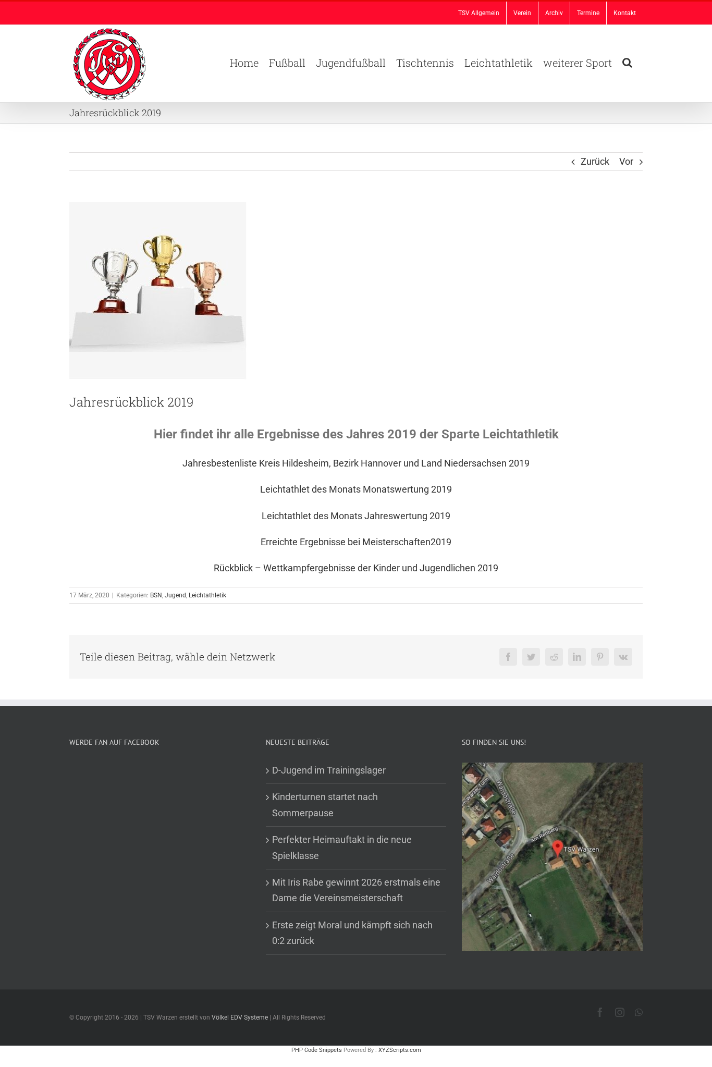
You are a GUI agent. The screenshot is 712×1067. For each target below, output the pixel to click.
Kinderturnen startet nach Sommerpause (325, 804)
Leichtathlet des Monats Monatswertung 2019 (356, 489)
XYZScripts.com (399, 1050)
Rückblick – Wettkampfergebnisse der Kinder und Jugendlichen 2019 (356, 567)
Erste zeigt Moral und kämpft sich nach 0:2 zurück (352, 932)
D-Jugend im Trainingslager (329, 770)
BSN (156, 595)
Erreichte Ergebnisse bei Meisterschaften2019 (356, 541)
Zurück (595, 161)
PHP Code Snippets (316, 1050)
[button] (627, 61)
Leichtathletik (207, 595)
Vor (626, 161)
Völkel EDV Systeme (240, 1017)
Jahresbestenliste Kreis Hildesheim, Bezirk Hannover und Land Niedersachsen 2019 (356, 463)
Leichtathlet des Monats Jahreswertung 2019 (356, 515)
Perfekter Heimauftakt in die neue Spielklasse (342, 847)
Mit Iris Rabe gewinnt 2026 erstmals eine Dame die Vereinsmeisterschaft (356, 890)
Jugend (175, 595)
